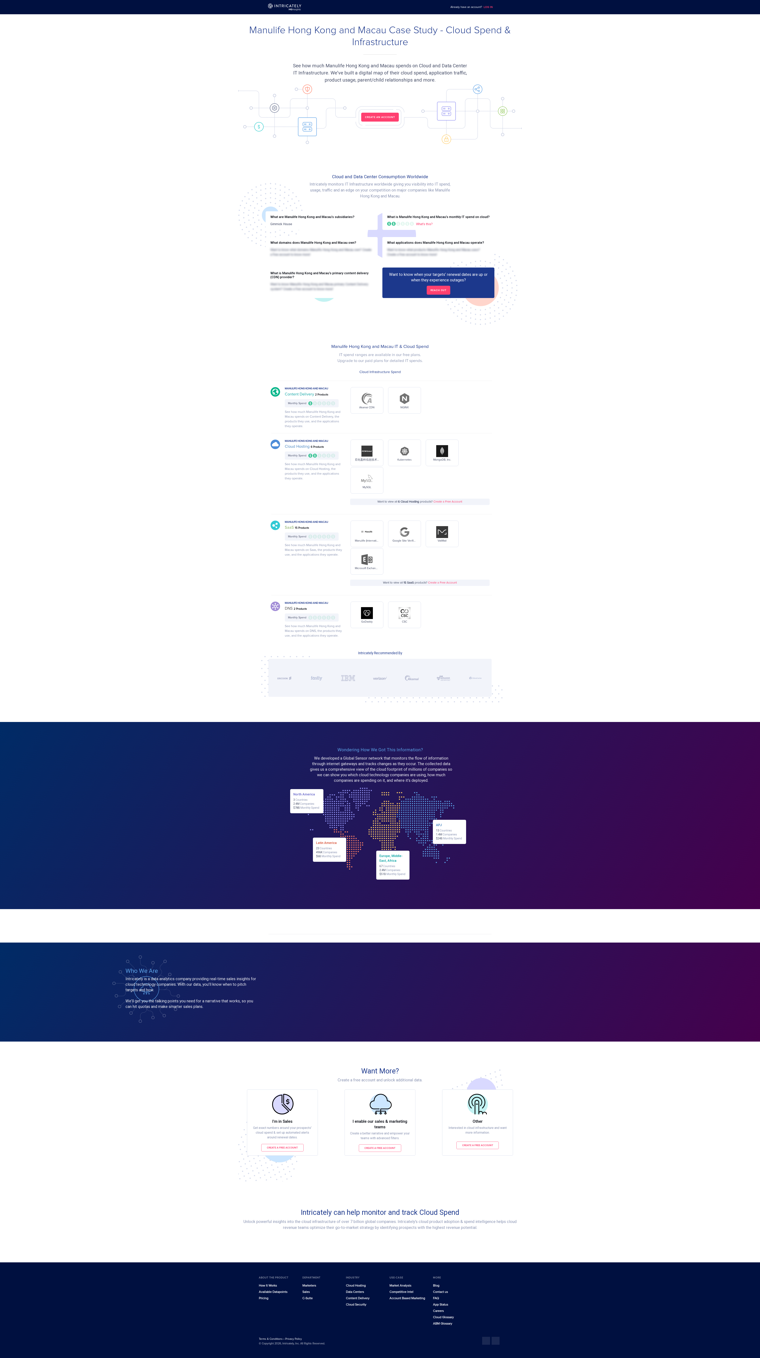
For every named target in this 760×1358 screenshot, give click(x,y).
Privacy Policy (293, 1339)
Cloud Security (356, 1304)
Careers (438, 1310)
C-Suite (307, 1298)
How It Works (268, 1285)
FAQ (436, 1298)
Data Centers (355, 1291)
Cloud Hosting (298, 447)
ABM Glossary (442, 1323)
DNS (289, 608)
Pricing (263, 1298)
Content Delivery (300, 394)
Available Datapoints (273, 1291)
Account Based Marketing (407, 1298)
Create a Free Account (447, 501)
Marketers (309, 1285)
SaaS (290, 527)
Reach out (438, 290)
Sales (306, 1291)
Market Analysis (400, 1285)
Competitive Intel (401, 1291)
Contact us (440, 1291)
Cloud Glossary (443, 1317)
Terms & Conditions (271, 1339)
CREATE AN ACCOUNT (380, 117)
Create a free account (282, 1147)
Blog (436, 1285)
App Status (440, 1304)
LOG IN (488, 7)
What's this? (424, 224)
